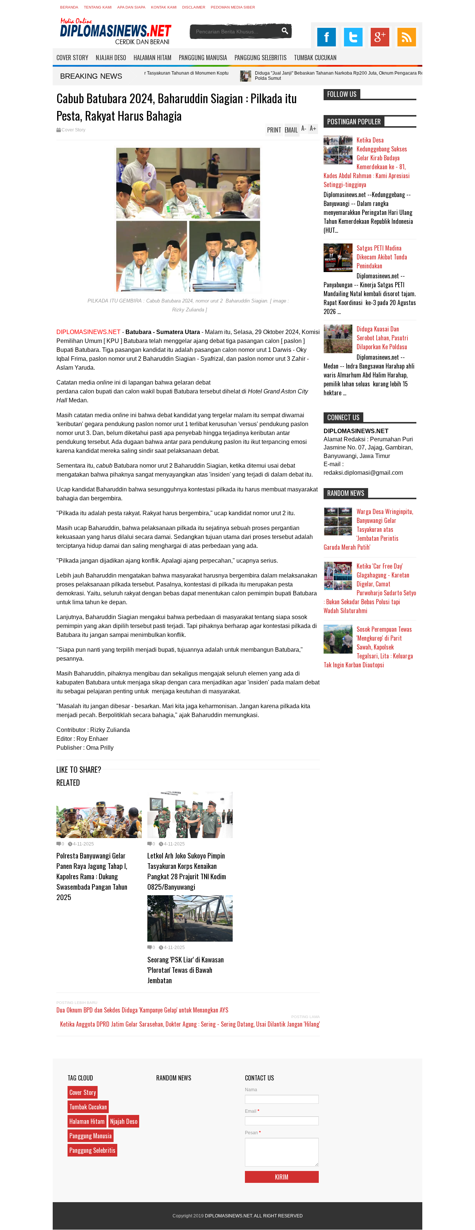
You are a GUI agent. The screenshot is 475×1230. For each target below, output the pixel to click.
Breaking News (91, 76)
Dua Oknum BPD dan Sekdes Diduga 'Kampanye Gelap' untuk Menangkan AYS (142, 1009)
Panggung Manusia (90, 1135)
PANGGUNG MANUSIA (203, 57)
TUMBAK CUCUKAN (315, 57)
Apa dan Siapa (131, 7)
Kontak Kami (164, 7)
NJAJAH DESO (111, 57)
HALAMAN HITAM (152, 57)
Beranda (69, 7)
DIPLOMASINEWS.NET (228, 1215)
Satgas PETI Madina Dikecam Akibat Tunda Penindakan (382, 256)
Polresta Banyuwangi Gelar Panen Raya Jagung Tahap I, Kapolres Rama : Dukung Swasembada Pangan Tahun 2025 (91, 876)
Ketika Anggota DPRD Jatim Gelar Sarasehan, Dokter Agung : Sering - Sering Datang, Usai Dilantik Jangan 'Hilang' (190, 1024)
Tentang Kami (98, 7)
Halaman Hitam (87, 1121)
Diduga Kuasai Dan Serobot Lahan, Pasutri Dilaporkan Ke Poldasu (382, 337)
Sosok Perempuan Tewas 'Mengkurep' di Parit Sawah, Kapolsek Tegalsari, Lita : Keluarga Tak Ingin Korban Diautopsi (368, 647)
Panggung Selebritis (92, 1150)
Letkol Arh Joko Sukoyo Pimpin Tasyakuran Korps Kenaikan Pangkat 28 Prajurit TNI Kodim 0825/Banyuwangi (186, 871)
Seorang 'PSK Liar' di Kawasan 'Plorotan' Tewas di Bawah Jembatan (185, 969)
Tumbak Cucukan (88, 1106)
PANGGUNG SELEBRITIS (260, 57)
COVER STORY (72, 57)
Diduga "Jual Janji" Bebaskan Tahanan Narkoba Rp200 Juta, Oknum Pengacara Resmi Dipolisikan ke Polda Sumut (303, 76)
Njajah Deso (123, 1121)
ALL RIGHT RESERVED (278, 1215)
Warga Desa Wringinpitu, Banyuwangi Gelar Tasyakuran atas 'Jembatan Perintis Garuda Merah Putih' (368, 529)
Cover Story (73, 130)
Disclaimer (193, 7)
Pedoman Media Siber (233, 7)
